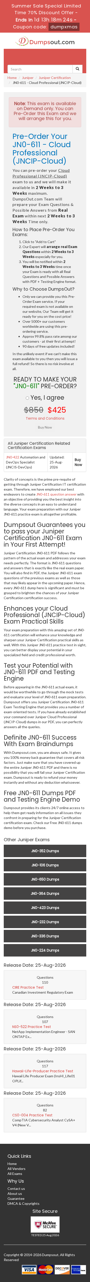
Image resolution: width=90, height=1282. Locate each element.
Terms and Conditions (45, 418)
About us (15, 1193)
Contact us (16, 1188)
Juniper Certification (55, 77)
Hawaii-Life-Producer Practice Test (42, 1071)
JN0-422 (12, 457)
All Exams (15, 1173)
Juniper (28, 77)
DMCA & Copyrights (24, 1203)
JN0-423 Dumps (45, 907)
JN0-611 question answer (56, 494)
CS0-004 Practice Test (32, 1115)
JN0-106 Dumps (45, 865)
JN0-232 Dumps (45, 921)
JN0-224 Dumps (45, 950)
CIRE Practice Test (28, 987)
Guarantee (16, 1198)
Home (12, 77)
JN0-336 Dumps (45, 936)
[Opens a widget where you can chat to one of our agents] (55, 1252)
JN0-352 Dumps (45, 850)
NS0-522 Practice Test (31, 1026)
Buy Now (78, 462)
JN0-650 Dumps (45, 879)
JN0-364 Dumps (45, 893)
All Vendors (17, 1168)
